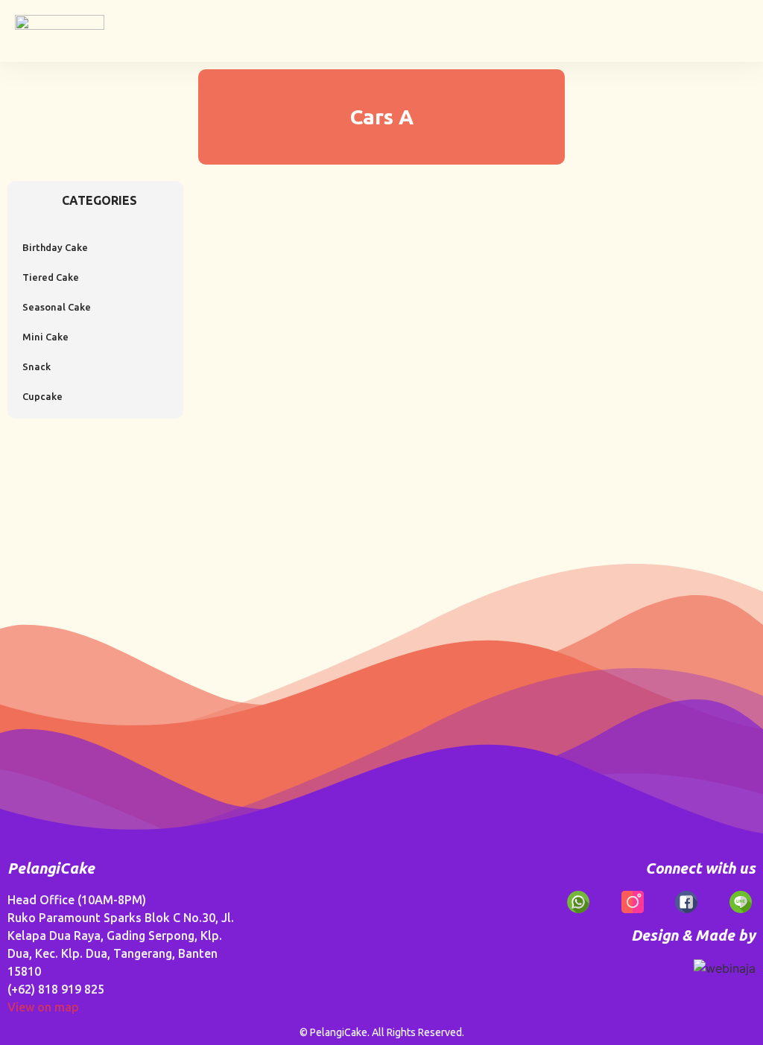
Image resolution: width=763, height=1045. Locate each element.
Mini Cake (45, 336)
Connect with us (700, 868)
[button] (737, 27)
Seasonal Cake (56, 307)
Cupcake (42, 396)
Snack (36, 366)
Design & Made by (693, 935)
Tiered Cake (50, 277)
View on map (43, 1007)
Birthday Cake (55, 247)
